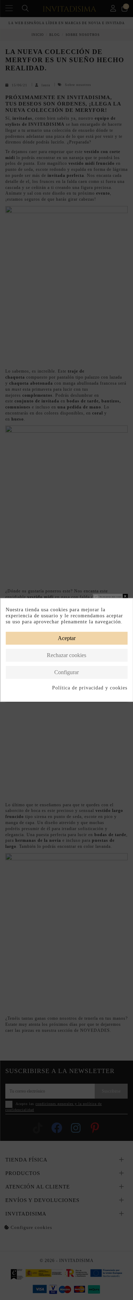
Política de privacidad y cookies (89, 687)
